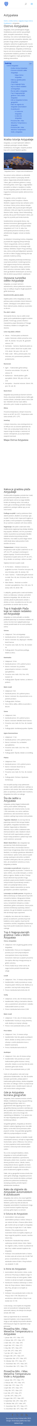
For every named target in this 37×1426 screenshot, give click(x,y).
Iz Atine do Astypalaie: (18, 117)
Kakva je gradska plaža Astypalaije (18, 81)
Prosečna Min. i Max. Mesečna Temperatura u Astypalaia (19, 123)
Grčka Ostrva (13, 21)
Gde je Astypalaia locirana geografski (19, 101)
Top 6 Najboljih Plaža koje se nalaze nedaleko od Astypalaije (18, 86)
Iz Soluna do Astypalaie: (19, 112)
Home (6, 21)
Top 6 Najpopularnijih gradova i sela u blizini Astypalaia (18, 95)
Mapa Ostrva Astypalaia (19, 76)
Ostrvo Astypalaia (12, 66)
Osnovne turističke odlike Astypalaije (19, 71)
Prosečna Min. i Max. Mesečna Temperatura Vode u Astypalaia (18, 129)
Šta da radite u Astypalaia (19, 91)
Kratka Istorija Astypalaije (19, 68)
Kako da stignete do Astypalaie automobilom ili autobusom (19, 107)
